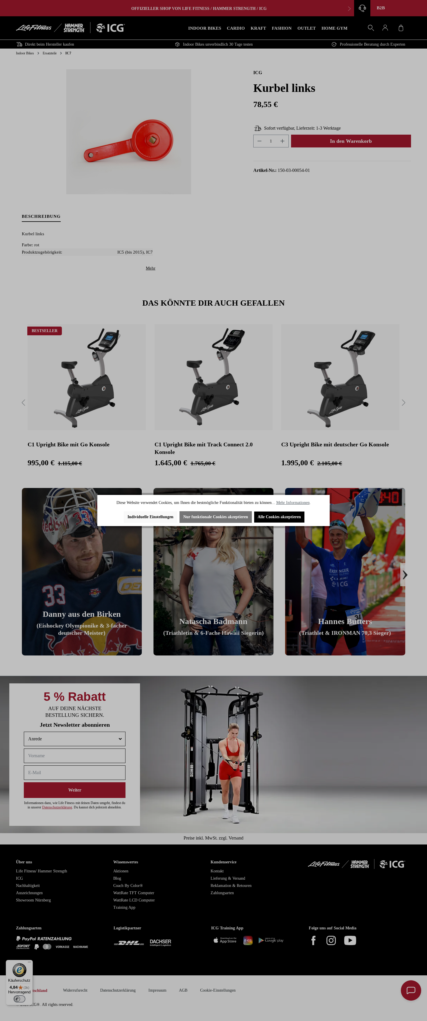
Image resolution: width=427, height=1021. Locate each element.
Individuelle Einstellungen (150, 517)
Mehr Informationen (293, 502)
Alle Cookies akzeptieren (279, 517)
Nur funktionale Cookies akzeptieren (215, 517)
